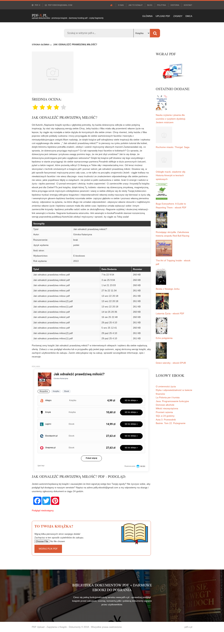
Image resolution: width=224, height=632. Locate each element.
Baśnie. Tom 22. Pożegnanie (170, 423)
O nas (121, 5)
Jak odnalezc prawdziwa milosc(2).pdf (53, 301)
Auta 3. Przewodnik (166, 419)
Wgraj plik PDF (48, 548)
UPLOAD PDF (163, 16)
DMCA (188, 16)
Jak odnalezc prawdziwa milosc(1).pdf (53, 306)
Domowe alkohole (165, 405)
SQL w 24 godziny (165, 415)
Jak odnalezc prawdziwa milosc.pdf (51, 274)
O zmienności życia (166, 386)
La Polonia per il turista (168, 397)
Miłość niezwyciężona (167, 408)
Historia (175, 5)
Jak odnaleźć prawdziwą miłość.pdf (51, 280)
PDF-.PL (39, 15)
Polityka (161, 5)
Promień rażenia (164, 412)
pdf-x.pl (188, 627)
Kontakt (188, 5)
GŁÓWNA (147, 16)
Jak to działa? (135, 5)
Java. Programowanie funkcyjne (172, 401)
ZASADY (177, 16)
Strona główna (41, 44)
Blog (149, 5)
